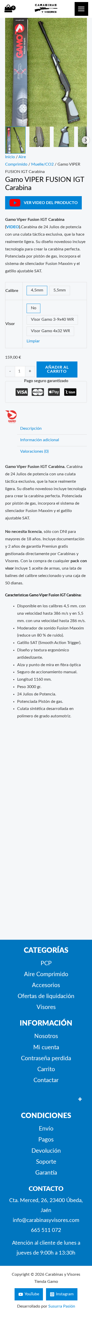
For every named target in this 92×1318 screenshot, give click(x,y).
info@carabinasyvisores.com (46, 1220)
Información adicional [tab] (39, 440)
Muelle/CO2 (42, 164)
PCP (46, 963)
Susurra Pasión (61, 1306)
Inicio (10, 157)
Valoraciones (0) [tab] (34, 451)
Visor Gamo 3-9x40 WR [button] (52, 319)
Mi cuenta (46, 1047)
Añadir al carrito (57, 369)
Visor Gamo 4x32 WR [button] (50, 331)
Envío (46, 1129)
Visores (46, 1007)
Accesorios (46, 985)
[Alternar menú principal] (81, 9)
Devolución (46, 1151)
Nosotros (46, 1036)
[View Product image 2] (39, 137)
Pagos (46, 1140)
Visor (10, 324)
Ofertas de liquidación (46, 996)
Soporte (46, 1162)
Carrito (46, 1069)
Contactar (46, 1080)
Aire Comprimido (46, 974)
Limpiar (33, 341)
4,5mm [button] (37, 290)
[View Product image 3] (64, 137)
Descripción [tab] (31, 429)
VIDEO (12, 227)
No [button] (33, 308)
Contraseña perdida (46, 1058)
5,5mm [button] (59, 290)
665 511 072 (46, 1230)
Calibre (11, 291)
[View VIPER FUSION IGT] (15, 140)
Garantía (46, 1173)
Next (85, 140)
